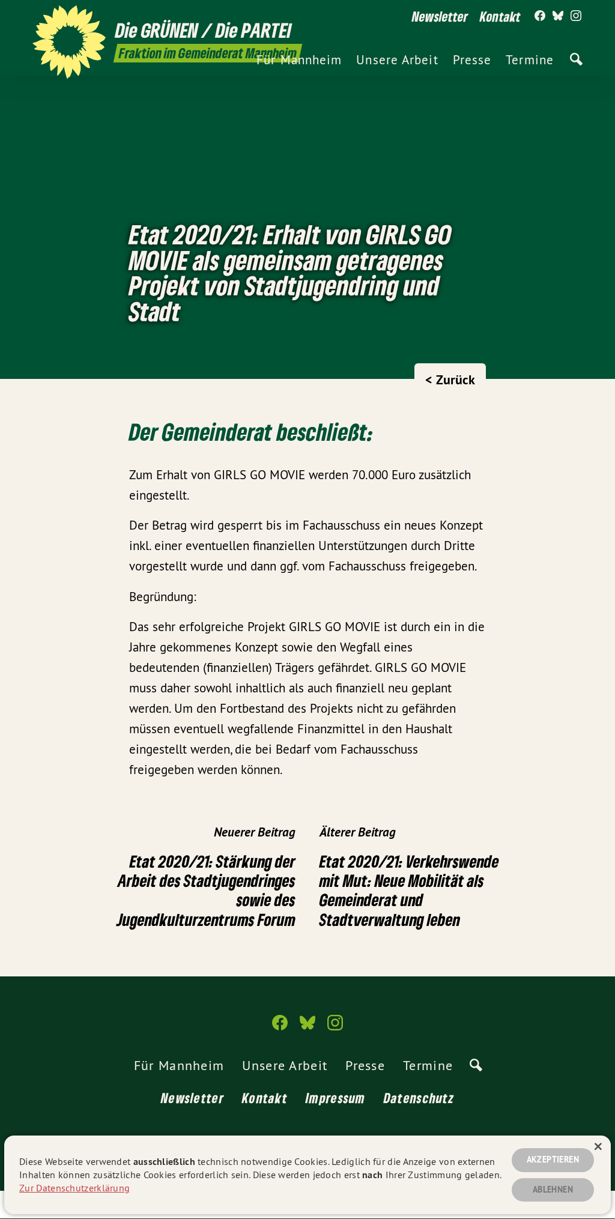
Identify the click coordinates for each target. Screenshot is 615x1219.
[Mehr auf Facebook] (540, 16)
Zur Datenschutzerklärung (74, 1188)
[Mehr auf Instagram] (576, 16)
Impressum (336, 1097)
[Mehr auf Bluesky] (558, 16)
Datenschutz (419, 1097)
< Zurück (450, 380)
